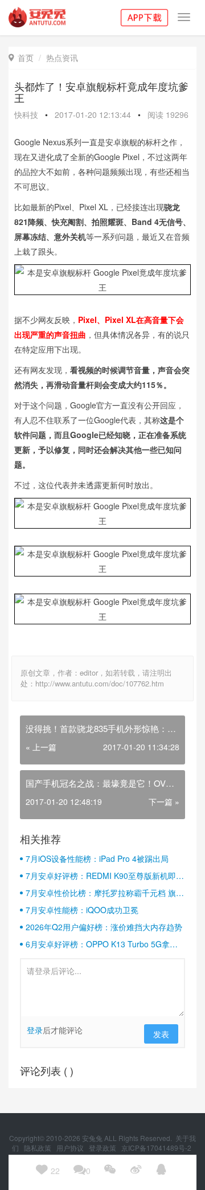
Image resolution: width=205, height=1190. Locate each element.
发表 (161, 1034)
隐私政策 (38, 1147)
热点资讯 (62, 57)
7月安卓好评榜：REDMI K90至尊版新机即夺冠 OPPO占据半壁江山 (105, 875)
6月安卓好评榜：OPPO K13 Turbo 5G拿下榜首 (102, 944)
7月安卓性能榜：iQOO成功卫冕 (82, 909)
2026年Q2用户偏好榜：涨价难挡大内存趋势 (104, 927)
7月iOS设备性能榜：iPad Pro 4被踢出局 (97, 858)
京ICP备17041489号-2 (156, 1147)
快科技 (26, 114)
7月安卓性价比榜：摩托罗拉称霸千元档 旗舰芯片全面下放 (105, 892)
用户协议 (70, 1147)
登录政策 (103, 1147)
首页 (21, 57)
